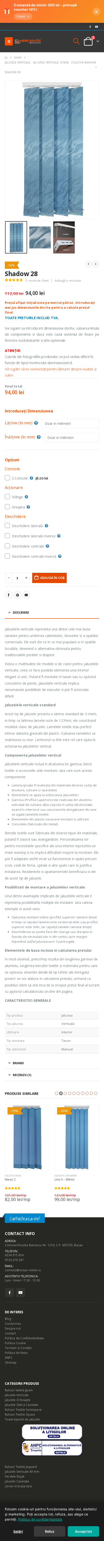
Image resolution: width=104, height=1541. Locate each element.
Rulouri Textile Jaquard (21, 1467)
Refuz (49, 1531)
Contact (10, 1333)
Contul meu (13, 1323)
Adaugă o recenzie (68, 281)
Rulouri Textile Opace (20, 1414)
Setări (18, 1531)
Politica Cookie (15, 1343)
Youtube (20, 1292)
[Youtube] (96, 26)
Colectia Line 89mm (65, 1175)
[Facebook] (90, 26)
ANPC (9, 1357)
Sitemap (10, 1362)
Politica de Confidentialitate (24, 1338)
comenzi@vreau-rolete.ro (23, 1270)
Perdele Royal (14, 1476)
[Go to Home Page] (6, 57)
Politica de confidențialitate (40, 1519)
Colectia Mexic (13, 1175)
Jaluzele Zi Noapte (17, 1400)
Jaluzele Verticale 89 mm (22, 1471)
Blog (8, 1319)
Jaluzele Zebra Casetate (21, 1405)
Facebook (9, 595)
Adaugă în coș (52, 578)
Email (26, 595)
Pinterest (18, 595)
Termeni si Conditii (18, 1348)
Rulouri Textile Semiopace (23, 1409)
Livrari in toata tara (18, 1486)
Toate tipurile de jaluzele (22, 1419)
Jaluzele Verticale (17, 1395)
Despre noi (13, 1328)
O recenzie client (37, 281)
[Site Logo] (28, 41)
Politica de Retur (16, 1353)
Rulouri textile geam (19, 1390)
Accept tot (83, 1531)
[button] (9, 41)
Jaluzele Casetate (17, 1481)
